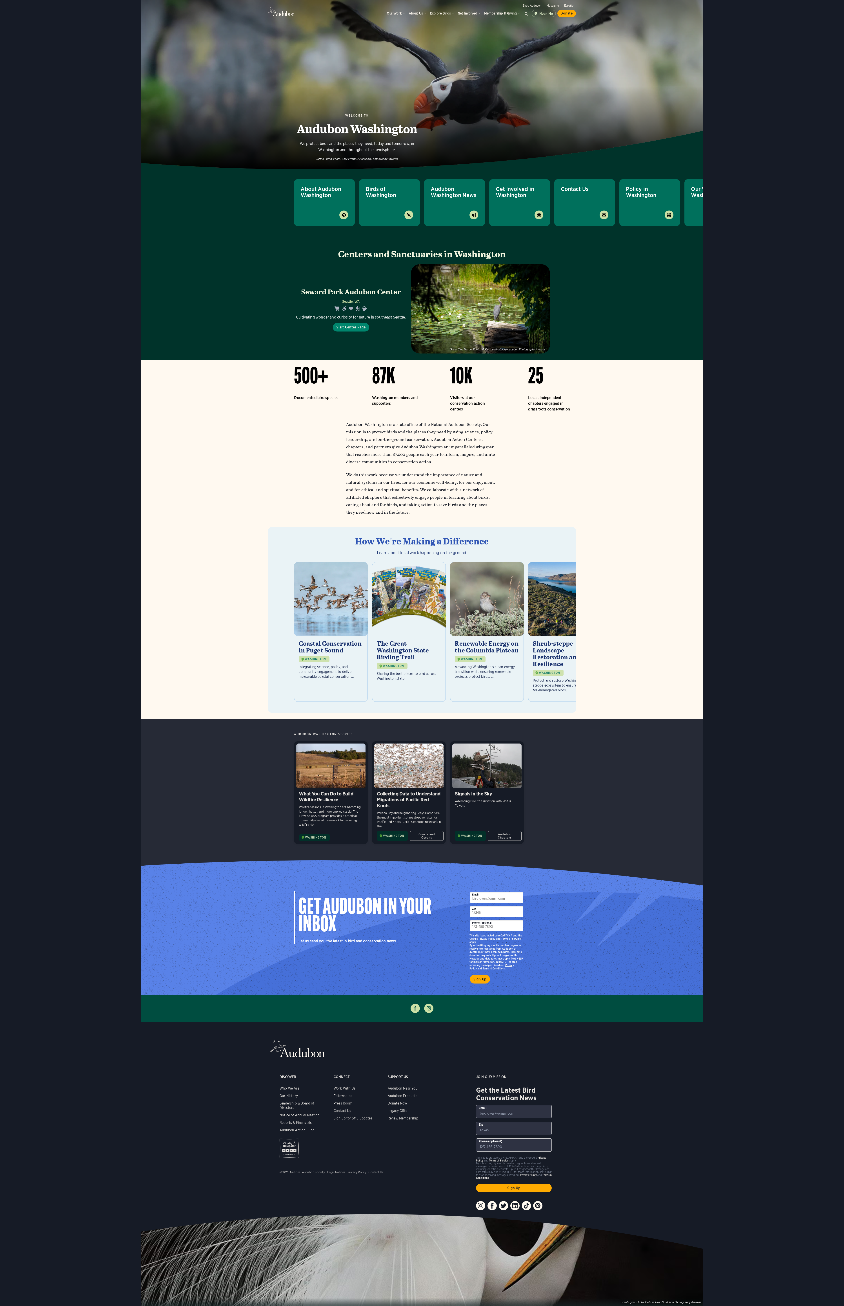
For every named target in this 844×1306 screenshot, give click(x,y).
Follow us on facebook (415, 1008)
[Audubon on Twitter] (503, 1205)
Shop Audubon (532, 5)
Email (475, 894)
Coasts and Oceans (426, 836)
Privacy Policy (487, 938)
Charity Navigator (289, 1148)
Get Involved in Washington (515, 191)
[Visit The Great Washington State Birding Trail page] (409, 632)
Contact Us (574, 188)
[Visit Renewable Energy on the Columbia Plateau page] (487, 632)
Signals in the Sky (487, 792)
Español (569, 5)
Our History (289, 1096)
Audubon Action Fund (297, 1130)
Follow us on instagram (428, 1008)
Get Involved (467, 13)
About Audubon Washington (321, 191)
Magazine (553, 5)
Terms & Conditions (494, 968)
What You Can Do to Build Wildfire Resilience (331, 792)
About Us (416, 13)
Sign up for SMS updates (353, 1118)
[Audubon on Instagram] (480, 1205)
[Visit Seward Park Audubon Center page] (422, 309)
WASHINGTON (315, 659)
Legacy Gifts (397, 1111)
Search (526, 13)
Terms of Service (511, 938)
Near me (546, 13)
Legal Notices (336, 1172)
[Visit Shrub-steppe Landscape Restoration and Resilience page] (565, 632)
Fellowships (343, 1096)
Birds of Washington (381, 191)
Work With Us (344, 1088)
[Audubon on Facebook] (492, 1205)
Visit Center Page (351, 327)
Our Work (394, 13)
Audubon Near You (403, 1088)
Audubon (281, 11)
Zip (474, 908)
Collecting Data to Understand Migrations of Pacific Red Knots (409, 792)
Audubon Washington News (453, 191)
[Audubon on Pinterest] (537, 1205)
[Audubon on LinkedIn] (515, 1205)
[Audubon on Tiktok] (526, 1205)
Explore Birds (440, 13)
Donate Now (397, 1103)
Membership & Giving (500, 13)
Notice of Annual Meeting (300, 1115)
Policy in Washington (641, 191)
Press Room (343, 1103)
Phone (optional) (482, 922)
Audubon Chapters (504, 836)
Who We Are (289, 1088)
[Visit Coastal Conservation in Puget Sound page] (330, 632)
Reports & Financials (296, 1123)
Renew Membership (403, 1118)
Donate (566, 13)
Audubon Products (402, 1096)
